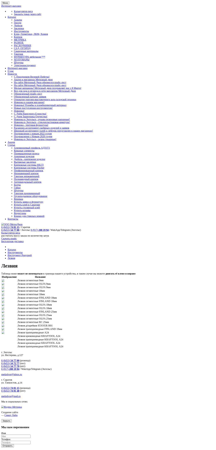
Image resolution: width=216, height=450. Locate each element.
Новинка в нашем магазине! (29, 102)
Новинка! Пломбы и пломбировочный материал (40, 105)
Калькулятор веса (23, 11)
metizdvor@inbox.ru (11, 374)
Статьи (11, 145)
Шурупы (18, 62)
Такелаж (18, 54)
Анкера (18, 19)
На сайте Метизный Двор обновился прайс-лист (40, 82)
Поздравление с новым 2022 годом (33, 133)
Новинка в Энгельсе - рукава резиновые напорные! (42, 119)
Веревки (18, 199)
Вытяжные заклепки (25, 162)
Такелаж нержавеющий (26, 176)
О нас (11, 71)
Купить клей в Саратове (27, 204)
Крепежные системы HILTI (28, 165)
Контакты (13, 219)
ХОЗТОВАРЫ (21, 59)
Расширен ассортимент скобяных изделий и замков (41, 128)
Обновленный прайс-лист (28, 93)
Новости (12, 74)
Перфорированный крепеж (28, 170)
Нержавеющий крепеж (26, 173)
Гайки (17, 187)
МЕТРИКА (20, 39)
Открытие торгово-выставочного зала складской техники (45, 99)
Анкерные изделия (24, 156)
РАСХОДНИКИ (22, 45)
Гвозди (17, 22)
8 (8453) (10, 230)
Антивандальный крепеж (27, 182)
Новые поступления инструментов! (33, 108)
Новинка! (19, 110)
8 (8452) (10, 227)
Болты (17, 184)
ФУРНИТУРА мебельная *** (29, 56)
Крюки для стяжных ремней (29, 216)
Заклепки (19, 28)
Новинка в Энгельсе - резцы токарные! (35, 139)
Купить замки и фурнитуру (28, 202)
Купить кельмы (22, 210)
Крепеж (18, 37)
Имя (3, 433)
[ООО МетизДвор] (11, 224)
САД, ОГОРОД (22, 48)
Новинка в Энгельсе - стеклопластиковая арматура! (42, 122)
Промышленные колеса (26, 153)
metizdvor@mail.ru (11, 396)
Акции (11, 142)
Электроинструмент (25, 65)
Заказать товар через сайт (27, 14)
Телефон (5, 439)
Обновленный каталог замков (30, 96)
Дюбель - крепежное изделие (29, 159)
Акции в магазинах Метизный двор (33, 79)
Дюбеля (18, 25)
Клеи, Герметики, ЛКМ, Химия (31, 34)
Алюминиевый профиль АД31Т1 (32, 147)
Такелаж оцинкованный (27, 193)
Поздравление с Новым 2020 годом (33, 136)
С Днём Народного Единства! (30, 113)
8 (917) (40, 230)
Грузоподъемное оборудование (30, 196)
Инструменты (21, 31)
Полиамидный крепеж (26, 179)
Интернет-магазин (18, 68)
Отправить (8, 446)
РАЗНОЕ (19, 42)
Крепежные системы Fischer (29, 167)
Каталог (12, 17)
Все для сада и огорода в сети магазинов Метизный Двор (45, 91)
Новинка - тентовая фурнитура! (31, 125)
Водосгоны (20, 213)
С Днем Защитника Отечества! (30, 116)
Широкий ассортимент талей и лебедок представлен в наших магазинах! (53, 130)
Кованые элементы (24, 150)
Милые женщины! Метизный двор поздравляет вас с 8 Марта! (47, 88)
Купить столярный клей (27, 207)
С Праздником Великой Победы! (31, 76)
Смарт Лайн (11, 415)
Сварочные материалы (26, 51)
